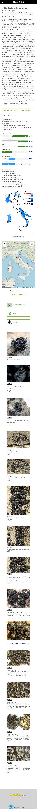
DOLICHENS (17, 322)
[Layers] (32, 244)
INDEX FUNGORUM (19, 305)
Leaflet (18, 287)
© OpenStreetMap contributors (28, 287)
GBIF (14, 313)
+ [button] (4, 243)
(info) (15, 170)
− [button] (4, 246)
